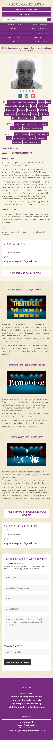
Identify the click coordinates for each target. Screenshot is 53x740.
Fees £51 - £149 (32, 124)
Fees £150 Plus (20, 124)
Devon (33, 106)
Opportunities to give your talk (26, 700)
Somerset (34, 114)
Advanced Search (26, 14)
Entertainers (44, 124)
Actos (16, 134)
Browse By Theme (40, 25)
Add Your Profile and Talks (26, 9)
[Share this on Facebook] (20, 96)
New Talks (13, 42)
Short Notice (39, 37)
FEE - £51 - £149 (13, 33)
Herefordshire (32, 110)
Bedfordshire (32, 102)
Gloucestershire (11, 110)
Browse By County (13, 25)
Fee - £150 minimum (39, 33)
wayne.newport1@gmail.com (20, 261)
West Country (29, 118)
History (9, 138)
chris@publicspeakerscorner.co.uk (29, 730)
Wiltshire (38, 118)
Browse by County (29, 48)
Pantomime (30, 138)
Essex (46, 106)
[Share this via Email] (33, 96)
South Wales (44, 114)
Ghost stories (24, 134)
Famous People (16, 128)
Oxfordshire (26, 114)
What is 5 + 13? (13, 646)
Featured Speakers (40, 42)
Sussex (20, 118)
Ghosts (32, 134)
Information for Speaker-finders (26, 697)
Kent (18, 114)
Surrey (14, 118)
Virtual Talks (13, 37)
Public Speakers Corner (11, 48)
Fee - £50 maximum (39, 29)
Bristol (48, 102)
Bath (24, 102)
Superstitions (17, 142)
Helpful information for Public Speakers (26, 707)
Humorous (26, 128)
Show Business (37, 128)
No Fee (13, 29)
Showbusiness (41, 138)
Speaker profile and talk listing (26, 704)
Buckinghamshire (11, 106)
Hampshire (22, 110)
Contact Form (26, 693)
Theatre (25, 142)
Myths (23, 138)
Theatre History (35, 142)
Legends (16, 138)
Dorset (39, 106)
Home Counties (10, 114)
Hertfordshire (42, 110)
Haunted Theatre (42, 134)
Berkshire (41, 102)
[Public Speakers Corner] (27, 4)
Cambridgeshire (24, 106)
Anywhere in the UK (14, 102)
